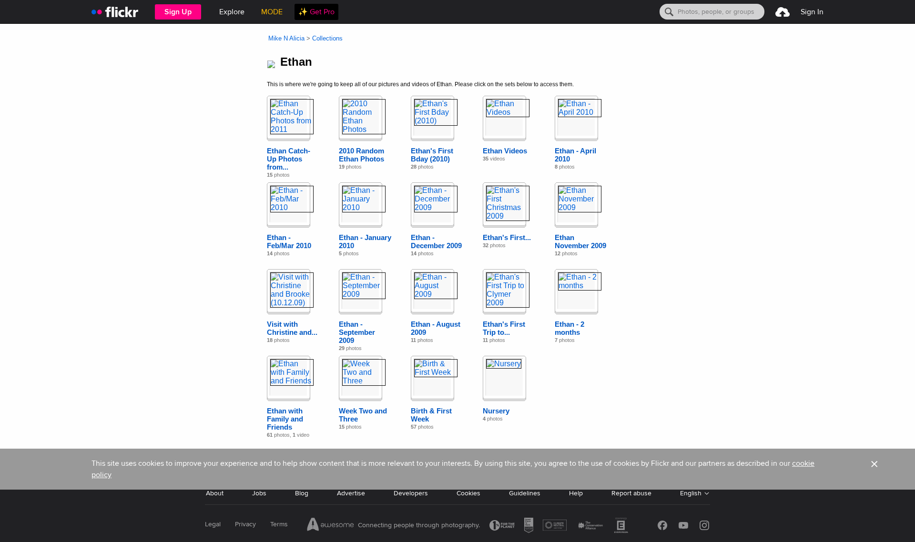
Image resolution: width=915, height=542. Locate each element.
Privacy (245, 524)
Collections (327, 38)
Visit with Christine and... (292, 328)
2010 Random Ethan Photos (361, 155)
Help (576, 493)
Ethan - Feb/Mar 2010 (289, 241)
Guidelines (524, 493)
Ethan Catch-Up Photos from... (288, 159)
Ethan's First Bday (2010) (432, 155)
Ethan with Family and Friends (285, 419)
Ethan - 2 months (569, 328)
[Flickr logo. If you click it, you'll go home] (115, 11)
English (691, 493)
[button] (874, 469)
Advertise (351, 493)
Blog (301, 493)
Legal (213, 524)
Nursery (496, 411)
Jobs (259, 493)
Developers (411, 493)
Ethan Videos (505, 151)
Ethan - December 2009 (436, 241)
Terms (279, 524)
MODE (272, 12)
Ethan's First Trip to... (504, 328)
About (215, 493)
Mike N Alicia (286, 38)
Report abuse (631, 493)
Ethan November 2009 (580, 241)
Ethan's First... (507, 237)
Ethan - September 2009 (357, 332)
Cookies (468, 493)
